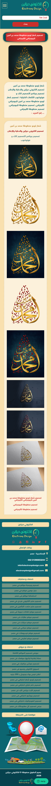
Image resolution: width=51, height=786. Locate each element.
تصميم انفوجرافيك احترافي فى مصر (25, 701)
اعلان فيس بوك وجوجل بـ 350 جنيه (25, 674)
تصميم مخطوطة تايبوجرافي (25, 505)
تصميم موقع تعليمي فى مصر (26, 638)
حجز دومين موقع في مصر (25, 591)
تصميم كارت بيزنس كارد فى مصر (25, 690)
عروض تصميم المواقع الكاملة (25, 653)
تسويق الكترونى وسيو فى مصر (25, 669)
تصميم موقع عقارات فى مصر (25, 617)
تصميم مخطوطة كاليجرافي (25, 510)
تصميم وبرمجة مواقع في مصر (25, 585)
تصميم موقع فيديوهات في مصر (25, 633)
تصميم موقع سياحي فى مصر (25, 628)
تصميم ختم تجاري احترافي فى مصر (25, 685)
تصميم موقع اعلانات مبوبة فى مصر (25, 612)
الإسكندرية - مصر (37, 554)
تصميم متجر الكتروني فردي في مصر (25, 601)
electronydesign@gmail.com (30, 571)
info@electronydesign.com (31, 565)
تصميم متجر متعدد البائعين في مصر (25, 607)
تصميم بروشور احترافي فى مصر (25, 696)
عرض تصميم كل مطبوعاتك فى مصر (25, 706)
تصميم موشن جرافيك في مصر (25, 664)
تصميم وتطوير (40, 781)
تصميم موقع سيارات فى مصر (25, 622)
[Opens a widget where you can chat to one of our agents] (41, 781)
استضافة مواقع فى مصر (25, 596)
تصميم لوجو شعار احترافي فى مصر (25, 680)
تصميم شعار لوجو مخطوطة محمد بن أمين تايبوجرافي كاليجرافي (25, 499)
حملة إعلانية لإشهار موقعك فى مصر (25, 658)
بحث (25, 24)
